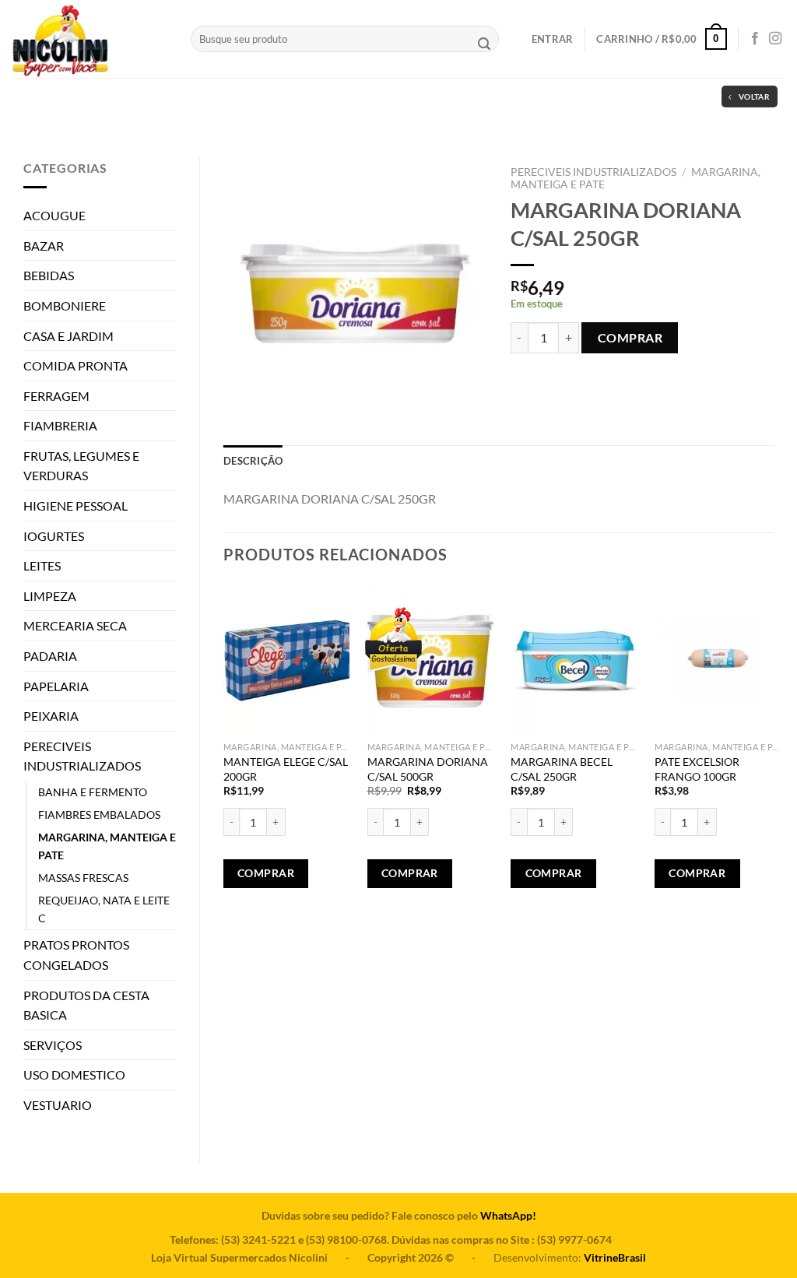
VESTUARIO (57, 1104)
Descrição (253, 461)
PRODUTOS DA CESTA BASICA (86, 1005)
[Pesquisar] (484, 45)
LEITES (42, 565)
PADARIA (50, 655)
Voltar (754, 96)
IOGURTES (53, 535)
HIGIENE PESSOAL (75, 505)
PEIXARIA (51, 715)
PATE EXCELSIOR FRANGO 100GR (697, 769)
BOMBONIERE (64, 305)
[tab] (253, 460)
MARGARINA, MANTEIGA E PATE (107, 846)
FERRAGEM (56, 395)
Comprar (630, 337)
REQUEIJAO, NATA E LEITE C (104, 909)
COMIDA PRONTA (75, 365)
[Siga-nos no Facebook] (755, 39)
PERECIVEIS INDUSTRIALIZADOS (82, 756)
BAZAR (43, 245)
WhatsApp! (508, 1215)
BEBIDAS (48, 275)
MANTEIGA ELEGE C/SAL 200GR (285, 769)
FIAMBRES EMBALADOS (99, 814)
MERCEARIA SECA (75, 625)
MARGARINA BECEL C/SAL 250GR (562, 769)
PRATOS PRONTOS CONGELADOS (76, 954)
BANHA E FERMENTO (92, 792)
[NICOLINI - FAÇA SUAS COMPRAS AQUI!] (89, 39)
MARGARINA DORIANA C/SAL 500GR (427, 769)
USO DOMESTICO (74, 1074)
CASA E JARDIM (68, 335)
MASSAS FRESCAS (83, 877)
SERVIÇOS (52, 1044)
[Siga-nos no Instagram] (775, 39)
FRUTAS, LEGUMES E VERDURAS (81, 465)
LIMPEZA (49, 595)
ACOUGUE (54, 215)
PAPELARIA (56, 686)
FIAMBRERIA (60, 425)
